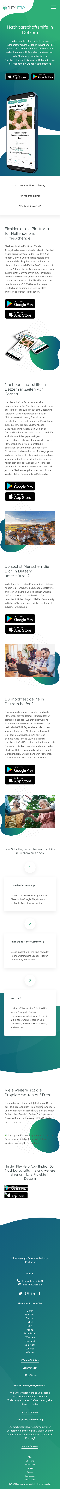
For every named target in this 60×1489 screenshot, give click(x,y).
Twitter (20, 1293)
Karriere (30, 1468)
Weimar (30, 1348)
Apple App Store (17, 76)
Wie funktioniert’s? (30, 206)
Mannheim (30, 1333)
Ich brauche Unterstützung (30, 185)
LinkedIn (33, 1293)
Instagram (27, 1293)
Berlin (30, 1310)
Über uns (30, 1461)
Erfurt (30, 1322)
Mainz (30, 1329)
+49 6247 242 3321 (32, 1280)
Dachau (30, 1318)
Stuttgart (30, 1341)
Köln (29, 1326)
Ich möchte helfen (30, 195)
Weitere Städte (29, 1360)
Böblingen (29, 1345)
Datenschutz (29, 1479)
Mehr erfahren (29, 1412)
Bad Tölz (30, 1314)
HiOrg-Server (30, 1375)
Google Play (20, 304)
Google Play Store (43, 76)
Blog (30, 1457)
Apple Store (20, 314)
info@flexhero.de (32, 1284)
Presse (30, 1472)
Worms (30, 1352)
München (30, 1337)
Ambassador (29, 1464)
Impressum (30, 1476)
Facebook (39, 1293)
